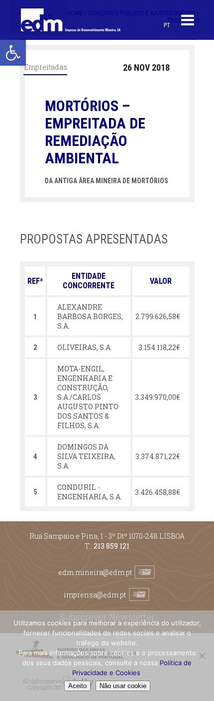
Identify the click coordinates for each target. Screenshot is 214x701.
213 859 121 (111, 546)
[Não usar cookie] (202, 656)
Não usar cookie (123, 686)
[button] (13, 53)
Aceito (77, 686)
